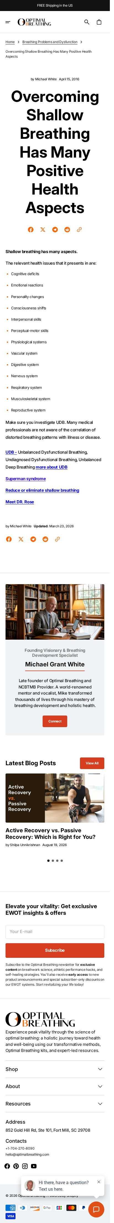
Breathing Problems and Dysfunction (49, 42)
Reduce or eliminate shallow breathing (42, 490)
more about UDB (51, 467)
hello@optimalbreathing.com (27, 1154)
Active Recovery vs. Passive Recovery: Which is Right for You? (50, 833)
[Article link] (55, 798)
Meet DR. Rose (20, 501)
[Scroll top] (103, 1216)
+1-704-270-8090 (20, 1148)
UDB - (11, 452)
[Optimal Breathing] (34, 22)
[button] (12, 22)
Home (10, 42)
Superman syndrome (26, 478)
